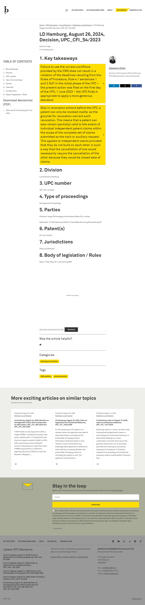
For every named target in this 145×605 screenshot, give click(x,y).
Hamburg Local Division (82, 25)
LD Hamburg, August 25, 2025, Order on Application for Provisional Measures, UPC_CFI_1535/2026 (71, 423)
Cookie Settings (69, 557)
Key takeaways (12, 69)
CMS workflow (46, 376)
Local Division (65, 25)
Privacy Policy (117, 490)
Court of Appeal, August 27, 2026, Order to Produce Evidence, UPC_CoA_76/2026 (24, 578)
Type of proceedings (14, 80)
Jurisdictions (11, 91)
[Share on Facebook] (136, 85)
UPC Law (6, 599)
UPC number (11, 76)
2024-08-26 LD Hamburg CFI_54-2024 (19, 112)
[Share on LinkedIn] (114, 85)
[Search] (66, 10)
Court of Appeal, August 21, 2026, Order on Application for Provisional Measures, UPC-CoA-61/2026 (22, 557)
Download (71, 329)
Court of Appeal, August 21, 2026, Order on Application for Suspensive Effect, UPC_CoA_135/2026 (20, 565)
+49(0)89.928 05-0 (109, 568)
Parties (9, 84)
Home (41, 25)
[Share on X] (125, 85)
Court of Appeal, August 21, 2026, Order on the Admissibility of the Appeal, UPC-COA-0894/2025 (23, 572)
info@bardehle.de (110, 574)
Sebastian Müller (117, 68)
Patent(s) (9, 87)
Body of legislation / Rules (16, 95)
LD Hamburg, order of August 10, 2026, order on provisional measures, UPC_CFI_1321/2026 (112, 423)
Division (9, 73)
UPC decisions (52, 25)
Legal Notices (82, 557)
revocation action (60, 376)
